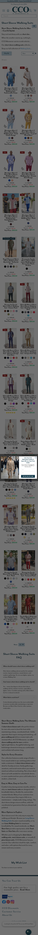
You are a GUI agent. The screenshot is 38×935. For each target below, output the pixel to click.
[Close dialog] (36, 458)
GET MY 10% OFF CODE (28, 476)
